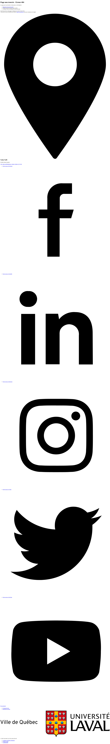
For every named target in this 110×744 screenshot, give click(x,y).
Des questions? (3, 706)
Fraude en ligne (5, 741)
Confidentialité (5, 742)
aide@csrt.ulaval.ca (20, 12)
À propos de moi (6, 708)
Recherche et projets (6, 709)
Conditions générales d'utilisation (9, 740)
